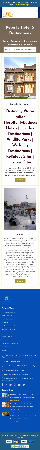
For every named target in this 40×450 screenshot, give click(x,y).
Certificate (5, 350)
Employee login (23, 4)
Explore (20, 180)
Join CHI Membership (22, 2)
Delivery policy (6, 347)
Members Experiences (9, 329)
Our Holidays (6, 340)
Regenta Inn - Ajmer (20, 104)
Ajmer (20, 234)
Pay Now (8, 2)
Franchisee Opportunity (9, 343)
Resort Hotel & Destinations (24, 49)
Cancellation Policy (8, 319)
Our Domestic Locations (9, 326)
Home (7, 49)
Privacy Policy (6, 315)
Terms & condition (8, 312)
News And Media (7, 336)
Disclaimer (5, 322)
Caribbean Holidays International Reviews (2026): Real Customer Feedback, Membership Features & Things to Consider (23, 415)
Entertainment (6, 333)
